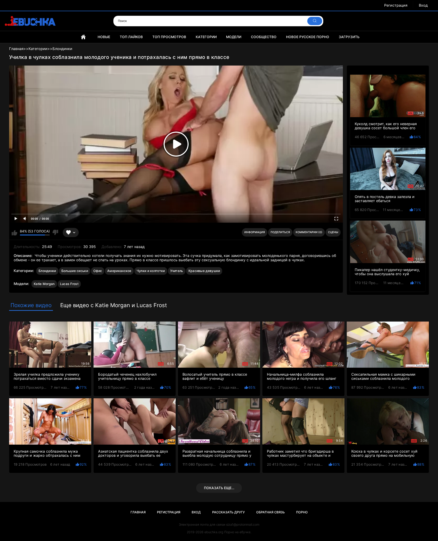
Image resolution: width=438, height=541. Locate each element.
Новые (104, 37)
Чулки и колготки (151, 271)
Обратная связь (270, 512)
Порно (302, 512)
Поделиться (280, 232)
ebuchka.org (213, 532)
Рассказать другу (228, 512)
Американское (119, 271)
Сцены (333, 232)
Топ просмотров (169, 37)
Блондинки (47, 271)
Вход (423, 5)
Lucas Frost (69, 284)
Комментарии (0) (309, 232)
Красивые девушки (204, 271)
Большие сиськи (74, 271)
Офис (97, 271)
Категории (206, 37)
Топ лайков (131, 37)
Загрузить (349, 37)
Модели (233, 37)
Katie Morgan (44, 284)
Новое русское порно (307, 37)
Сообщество (263, 37)
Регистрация (395, 5)
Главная (83, 37)
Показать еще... (219, 488)
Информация (254, 232)
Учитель (176, 271)
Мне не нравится (55, 232)
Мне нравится (14, 232)
